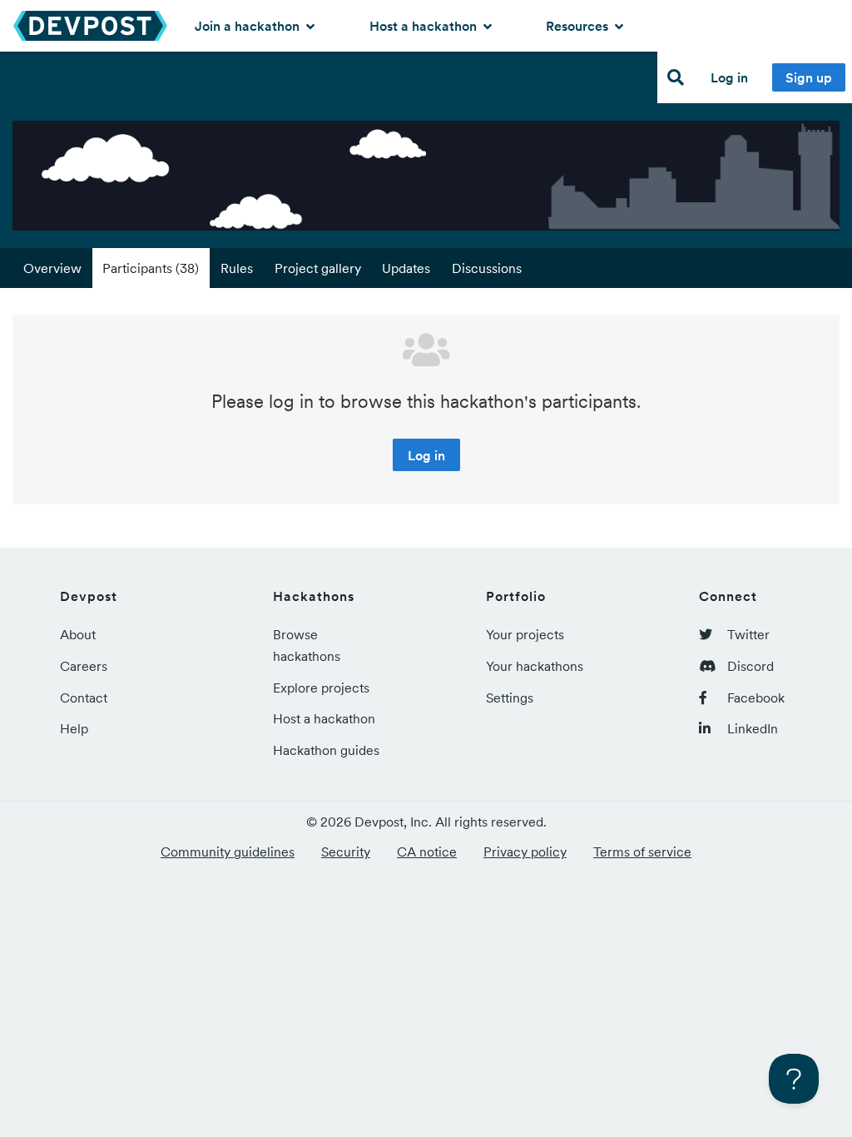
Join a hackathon (249, 25)
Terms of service (642, 851)
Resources (579, 25)
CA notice (427, 851)
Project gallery (318, 268)
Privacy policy (525, 851)
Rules (236, 268)
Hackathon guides (326, 750)
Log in (729, 77)
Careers (83, 666)
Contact (83, 697)
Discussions (487, 268)
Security (345, 851)
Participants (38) (150, 268)
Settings (509, 697)
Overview (52, 268)
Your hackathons (534, 666)
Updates (406, 268)
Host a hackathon (424, 25)
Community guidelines (228, 851)
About (78, 634)
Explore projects (321, 687)
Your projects (525, 634)
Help (74, 728)
